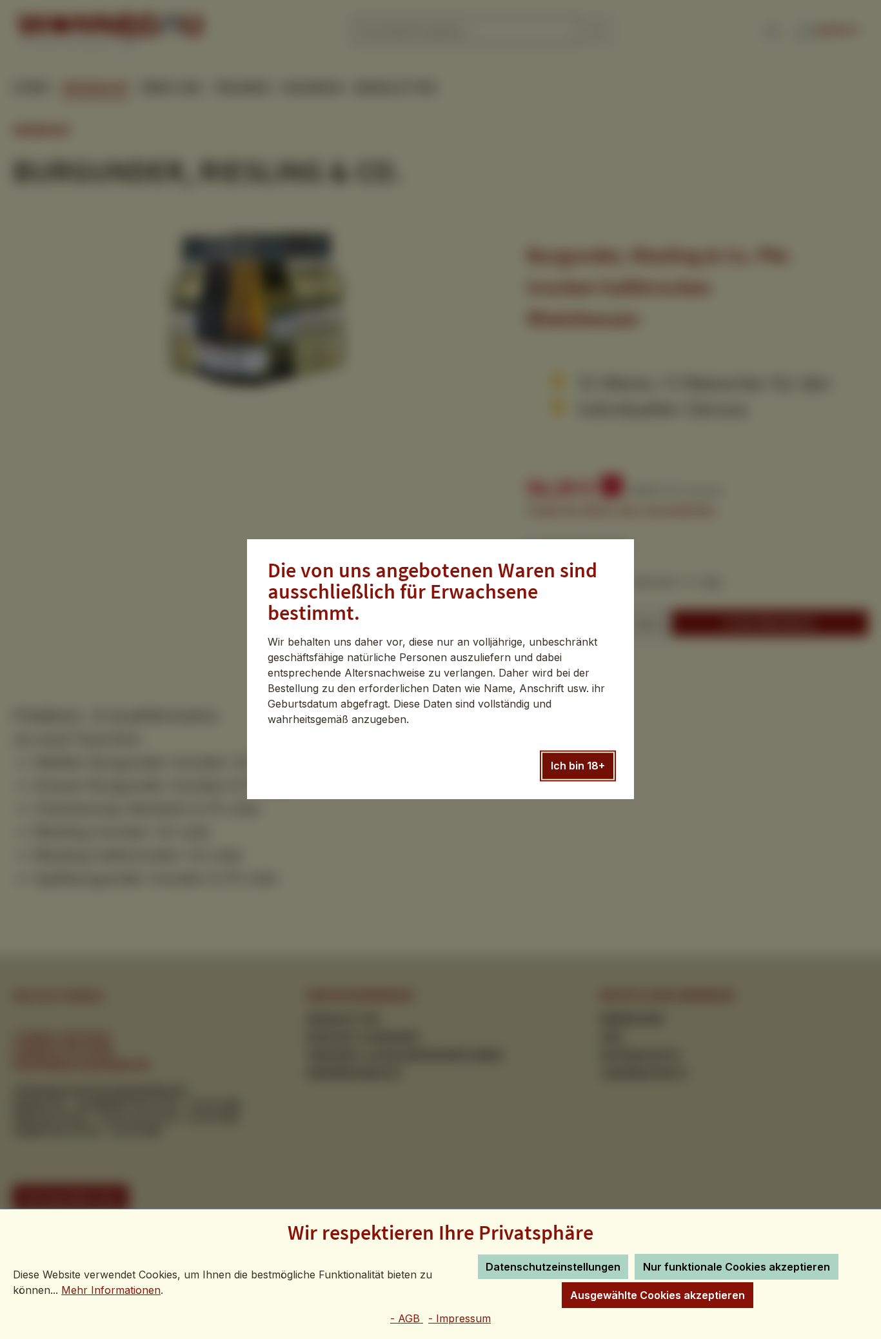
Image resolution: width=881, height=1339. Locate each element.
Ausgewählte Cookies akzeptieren (657, 1295)
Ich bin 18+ (578, 766)
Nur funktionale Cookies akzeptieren (736, 1266)
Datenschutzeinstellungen (553, 1266)
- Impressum (459, 1318)
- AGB (406, 1318)
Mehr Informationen (111, 1290)
